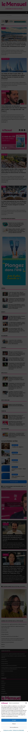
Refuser (14, 723)
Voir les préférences (14, 727)
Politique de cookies (7, 730)
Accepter (14, 720)
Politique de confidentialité (18, 730)
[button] (26, 703)
